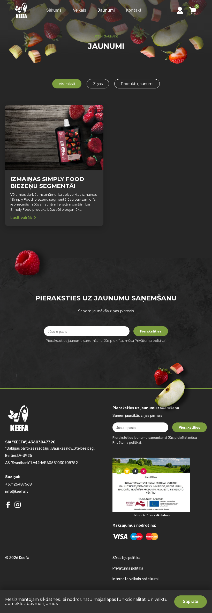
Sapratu (190, 601)
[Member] (180, 10)
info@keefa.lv (16, 491)
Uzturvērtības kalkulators (151, 515)
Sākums (54, 10)
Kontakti (134, 10)
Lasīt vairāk (24, 218)
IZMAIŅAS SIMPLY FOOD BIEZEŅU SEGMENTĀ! (47, 183)
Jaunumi (106, 10)
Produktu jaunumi (137, 83)
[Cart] (192, 10)
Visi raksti (67, 83)
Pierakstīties (151, 331)
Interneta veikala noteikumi (135, 579)
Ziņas (98, 83)
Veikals (79, 10)
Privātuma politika (127, 568)
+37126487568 (18, 484)
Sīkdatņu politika (126, 558)
